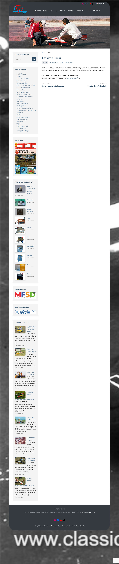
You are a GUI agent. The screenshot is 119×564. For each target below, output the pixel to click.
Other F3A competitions (25, 108)
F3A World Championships (26, 85)
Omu (28, 216)
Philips (29, 272)
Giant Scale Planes (23, 92)
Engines (44, 62)
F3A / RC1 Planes (23, 78)
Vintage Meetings (23, 131)
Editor (61, 62)
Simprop (30, 198)
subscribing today (73, 78)
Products (20, 112)
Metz (28, 235)
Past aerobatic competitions (26, 110)
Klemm (29, 253)
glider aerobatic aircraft (24, 94)
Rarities (19, 115)
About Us (80, 11)
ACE (28, 263)
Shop (51, 11)
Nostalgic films (22, 106)
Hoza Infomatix (80, 546)
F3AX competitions (23, 87)
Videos (70, 11)
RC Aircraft (59, 11)
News (45, 11)
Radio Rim (30, 244)
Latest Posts (21, 101)
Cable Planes (21, 74)
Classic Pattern (51, 546)
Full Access (94, 11)
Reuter (29, 226)
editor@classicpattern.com (87, 533)
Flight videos (21, 90)
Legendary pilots (22, 103)
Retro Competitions (23, 117)
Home (39, 11)
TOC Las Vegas (22, 119)
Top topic (20, 122)
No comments (69, 62)
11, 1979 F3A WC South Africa (31, 350)
